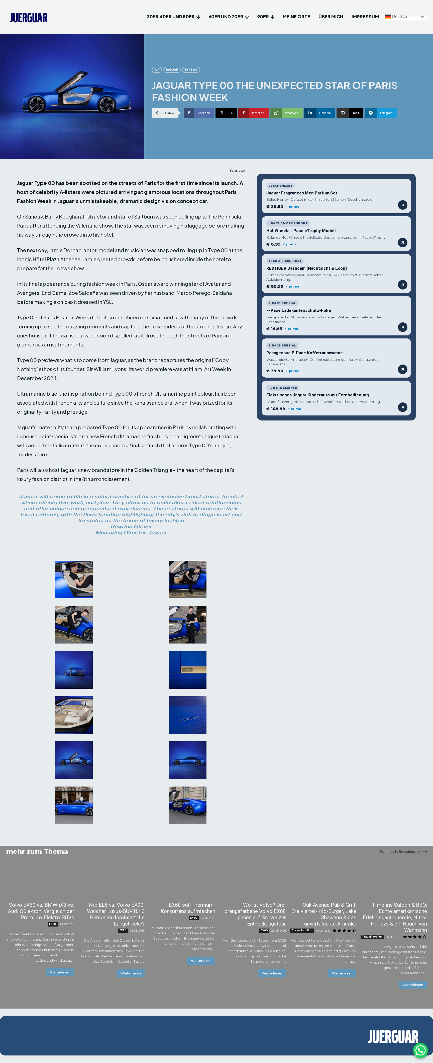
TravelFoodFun (302, 930)
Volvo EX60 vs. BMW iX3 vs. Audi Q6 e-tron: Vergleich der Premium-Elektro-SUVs (41, 911)
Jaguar (172, 70)
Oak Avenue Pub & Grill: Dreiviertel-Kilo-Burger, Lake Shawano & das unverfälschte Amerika (323, 914)
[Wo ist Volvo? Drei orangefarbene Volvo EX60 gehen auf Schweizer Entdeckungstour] (252, 882)
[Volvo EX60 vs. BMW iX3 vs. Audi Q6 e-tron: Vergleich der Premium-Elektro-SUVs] (40, 882)
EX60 (52, 924)
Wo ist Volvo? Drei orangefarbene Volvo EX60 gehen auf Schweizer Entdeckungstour (255, 914)
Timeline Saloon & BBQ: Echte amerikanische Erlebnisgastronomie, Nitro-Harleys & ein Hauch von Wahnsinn (395, 917)
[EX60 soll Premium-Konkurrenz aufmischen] (181, 882)
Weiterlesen (60, 972)
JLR (156, 70)
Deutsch (399, 17)
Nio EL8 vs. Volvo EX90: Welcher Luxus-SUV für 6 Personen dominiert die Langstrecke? (116, 914)
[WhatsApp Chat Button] (420, 1050)
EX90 (123, 930)
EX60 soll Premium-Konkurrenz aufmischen (188, 908)
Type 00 (190, 70)
